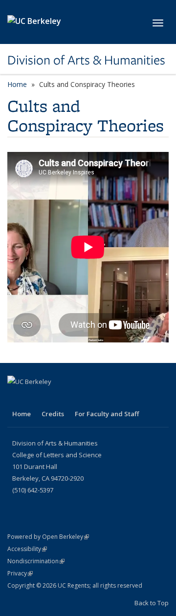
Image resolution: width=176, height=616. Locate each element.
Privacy (20, 573)
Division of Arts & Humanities (86, 60)
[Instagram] (35, 398)
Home (17, 84)
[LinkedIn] (16, 398)
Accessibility (27, 549)
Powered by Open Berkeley (48, 536)
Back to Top (151, 602)
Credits (53, 413)
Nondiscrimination (36, 561)
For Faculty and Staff (107, 413)
